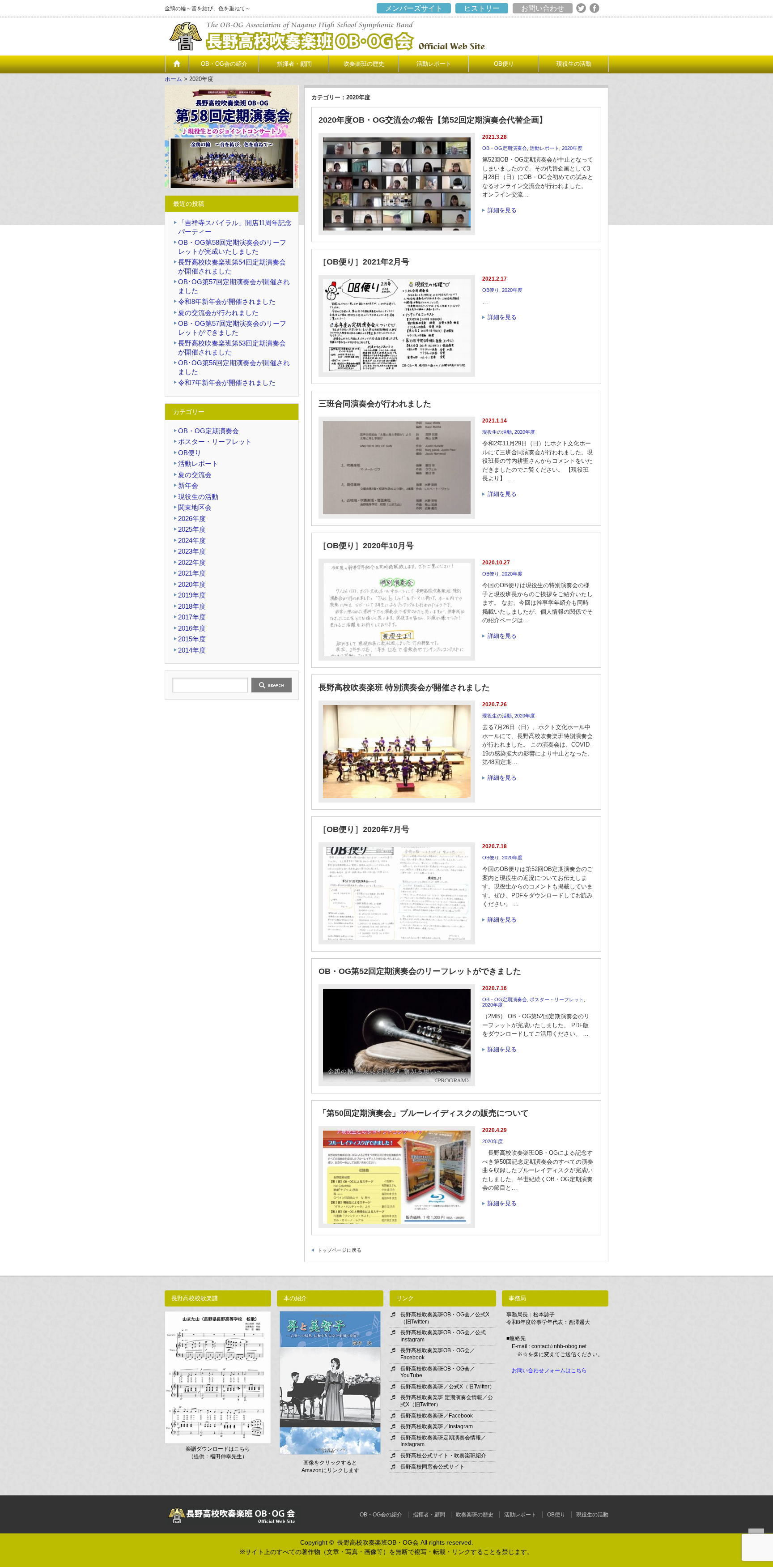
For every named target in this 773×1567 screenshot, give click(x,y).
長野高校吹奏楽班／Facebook (436, 1416)
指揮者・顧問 (294, 63)
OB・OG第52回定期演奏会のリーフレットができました (420, 971)
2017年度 (192, 617)
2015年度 (192, 639)
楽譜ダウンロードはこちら (218, 1449)
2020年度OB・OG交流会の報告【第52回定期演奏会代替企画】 (433, 119)
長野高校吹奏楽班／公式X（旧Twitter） (447, 1386)
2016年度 (192, 628)
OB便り (504, 63)
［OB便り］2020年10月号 (366, 545)
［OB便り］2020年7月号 (364, 829)
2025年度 (192, 529)
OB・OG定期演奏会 (504, 148)
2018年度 (192, 606)
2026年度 (192, 518)
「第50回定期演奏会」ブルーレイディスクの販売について (424, 1113)
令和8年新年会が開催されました (227, 301)
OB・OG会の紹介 (224, 63)
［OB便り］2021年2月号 (364, 261)
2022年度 (192, 562)
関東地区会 (195, 507)
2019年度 (192, 595)
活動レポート (433, 63)
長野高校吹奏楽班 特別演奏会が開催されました (404, 687)
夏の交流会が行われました (218, 312)
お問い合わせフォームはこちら (549, 1370)
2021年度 (192, 573)
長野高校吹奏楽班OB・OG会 (378, 1542)
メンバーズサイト (413, 8)
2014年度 (192, 650)
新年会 (188, 485)
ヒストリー (482, 8)
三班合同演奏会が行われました (375, 403)
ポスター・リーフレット (557, 999)
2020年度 (572, 148)
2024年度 (192, 540)
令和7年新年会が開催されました (227, 382)
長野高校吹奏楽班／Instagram (436, 1426)
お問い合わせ (542, 8)
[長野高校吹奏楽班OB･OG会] (336, 50)
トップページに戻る (339, 1250)
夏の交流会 (195, 474)
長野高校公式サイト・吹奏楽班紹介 (443, 1455)
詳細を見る (502, 210)
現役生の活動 (573, 63)
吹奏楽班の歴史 (364, 63)
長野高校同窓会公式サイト (432, 1467)
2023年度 (192, 551)
